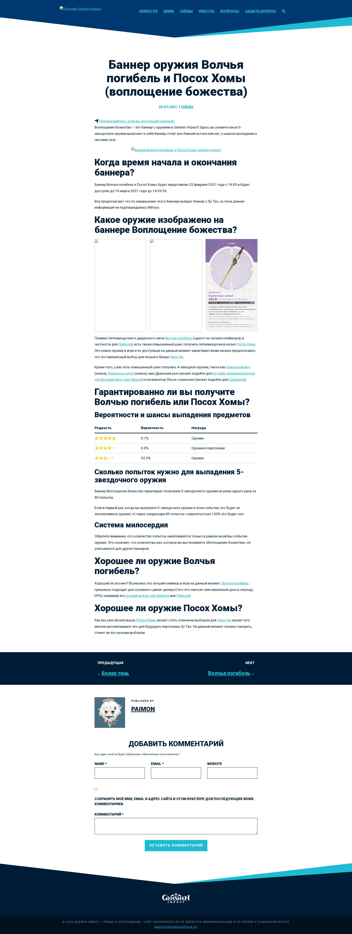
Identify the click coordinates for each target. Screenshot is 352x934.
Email (157, 764)
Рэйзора (183, 596)
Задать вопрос (260, 11)
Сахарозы (237, 379)
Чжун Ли (176, 357)
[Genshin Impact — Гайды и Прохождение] (80, 9)
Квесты (206, 11)
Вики (169, 11)
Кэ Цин (218, 373)
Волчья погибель (178, 338)
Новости (148, 11)
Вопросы (229, 11)
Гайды (186, 11)
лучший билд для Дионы (121, 379)
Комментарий (109, 814)
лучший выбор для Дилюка (147, 596)
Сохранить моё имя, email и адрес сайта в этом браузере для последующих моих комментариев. (174, 801)
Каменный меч (238, 367)
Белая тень (115, 673)
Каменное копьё (121, 373)
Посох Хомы (246, 344)
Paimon (143, 709)
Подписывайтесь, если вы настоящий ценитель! (136, 121)
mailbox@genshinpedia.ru (176, 927)
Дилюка (124, 344)
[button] (284, 11)
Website (214, 764)
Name (101, 764)
